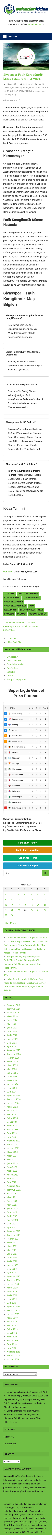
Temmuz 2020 (14, 1280)
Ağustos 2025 (13, 1050)
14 (45, 899)
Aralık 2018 (12, 1336)
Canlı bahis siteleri (15, 664)
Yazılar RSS (8, 1436)
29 (6, 915)
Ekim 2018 (12, 1344)
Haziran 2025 (13, 1058)
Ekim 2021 (12, 1223)
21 (45, 905)
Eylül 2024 (11, 1091)
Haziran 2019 (13, 1314)
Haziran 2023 (13, 1148)
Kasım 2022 (12, 1174)
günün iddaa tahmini (13, 602)
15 (6, 905)
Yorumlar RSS (9, 1443)
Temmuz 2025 (14, 1054)
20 (38, 905)
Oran (40, 610)
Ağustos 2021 (13, 1231)
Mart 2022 (11, 1205)
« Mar (6, 923)
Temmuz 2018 (14, 1355)
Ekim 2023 (12, 1133)
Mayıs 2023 (12, 1152)
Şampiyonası (20, 679)
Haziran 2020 (13, 1284)
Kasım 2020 (12, 1265)
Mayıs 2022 (12, 1197)
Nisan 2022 (12, 1201)
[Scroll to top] (47, 1530)
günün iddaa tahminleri (15, 606)
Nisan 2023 (12, 1156)
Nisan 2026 (12, 1020)
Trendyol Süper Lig (38, 614)
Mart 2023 (11, 1159)
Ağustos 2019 (13, 1306)
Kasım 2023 (12, 1129)
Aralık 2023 (12, 1125)
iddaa (31, 606)
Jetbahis (11, 672)
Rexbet (10, 675)
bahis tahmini (32, 594)
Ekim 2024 (12, 1088)
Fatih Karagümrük (20, 87)
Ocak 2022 (12, 1212)
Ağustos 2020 (13, 1276)
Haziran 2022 (13, 1193)
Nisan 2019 (12, 1321)
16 (12, 905)
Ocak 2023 (12, 1167)
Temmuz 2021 (14, 1235)
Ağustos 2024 (13, 1095)
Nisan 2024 (12, 1110)
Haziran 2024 (13, 1103)
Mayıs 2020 (12, 1287)
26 (32, 910)
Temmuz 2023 (14, 1144)
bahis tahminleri (12, 598)
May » (13, 923)
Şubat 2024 (12, 1118)
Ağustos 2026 (13, 1005)
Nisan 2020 (12, 1291)
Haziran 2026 (13, 1012)
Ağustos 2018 (13, 1352)
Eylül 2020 (11, 1272)
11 (25, 899)
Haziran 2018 (13, 1359)
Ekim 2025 (12, 1043)
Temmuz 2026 (14, 1009)
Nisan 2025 (12, 1065)
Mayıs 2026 (12, 1016)
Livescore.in (12, 638)
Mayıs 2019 (12, 1318)
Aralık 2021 (12, 1216)
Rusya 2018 (9, 614)
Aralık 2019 (12, 1295)
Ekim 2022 (12, 1178)
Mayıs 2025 (12, 1061)
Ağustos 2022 (13, 1186)
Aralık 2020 (12, 1261)
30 (12, 915)
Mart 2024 (11, 1114)
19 (32, 905)
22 (6, 910)
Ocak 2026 (12, 1031)
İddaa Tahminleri (28, 610)
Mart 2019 (11, 1325)
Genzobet (8, 571)
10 (19, 899)
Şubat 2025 (12, 1073)
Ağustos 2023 (13, 1140)
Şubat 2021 (12, 1254)
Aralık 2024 (12, 1080)
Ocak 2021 (12, 1257)
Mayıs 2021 (12, 1242)
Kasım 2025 (12, 1039)
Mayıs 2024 (12, 1107)
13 (38, 899)
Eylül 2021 (11, 1227)
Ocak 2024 (12, 1122)
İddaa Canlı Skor (14, 642)
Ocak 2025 (12, 1076)
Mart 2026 (11, 1024)
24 (19, 910)
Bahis (20, 594)
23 (12, 910)
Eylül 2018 (11, 1348)
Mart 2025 (11, 1069)
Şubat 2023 (12, 1163)
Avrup (9, 679)
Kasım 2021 (12, 1220)
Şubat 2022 (12, 1208)
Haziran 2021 (13, 1239)
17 (19, 905)
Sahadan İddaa (34, 24)
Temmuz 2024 (14, 1099)
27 (38, 910)
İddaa (38, 87)
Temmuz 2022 (14, 1190)
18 (25, 905)
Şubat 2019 (12, 1329)
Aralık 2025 (12, 1035)
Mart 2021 (11, 1250)
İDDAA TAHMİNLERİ (21, 91)
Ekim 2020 (12, 1269)
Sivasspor (35, 91)
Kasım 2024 (12, 1084)
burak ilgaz (28, 84)
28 (45, 910)
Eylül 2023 (11, 1137)
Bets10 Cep (12, 668)
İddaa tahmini (10, 610)
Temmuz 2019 (14, 1310)
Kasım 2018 (12, 1340)
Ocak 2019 (12, 1333)
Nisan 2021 (12, 1246)
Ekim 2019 (12, 1299)
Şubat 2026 (12, 1027)
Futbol (32, 87)
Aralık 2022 (12, 1171)
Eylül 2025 (11, 1046)
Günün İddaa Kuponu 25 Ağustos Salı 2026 (27, 937)
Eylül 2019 (11, 1303)
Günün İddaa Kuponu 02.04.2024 (20, 622)
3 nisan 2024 (9, 594)
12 (32, 899)
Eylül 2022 (11, 1182)
